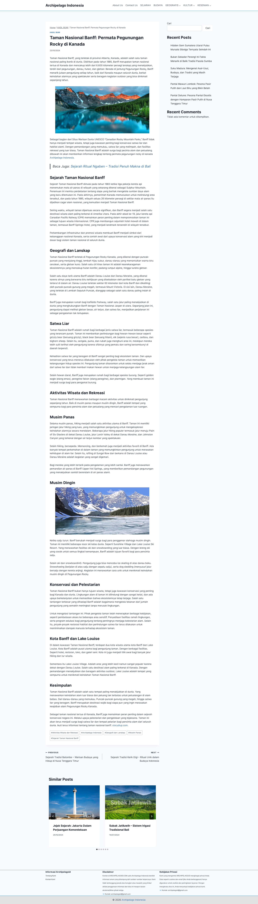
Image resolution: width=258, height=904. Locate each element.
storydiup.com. (120, 725)
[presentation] (74, 802)
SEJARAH (145, 5)
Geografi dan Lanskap (115, 733)
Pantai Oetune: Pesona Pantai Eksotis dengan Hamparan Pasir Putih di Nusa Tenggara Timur (191, 99)
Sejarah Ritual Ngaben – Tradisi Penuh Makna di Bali (111, 166)
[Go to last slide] (53, 816)
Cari (169, 23)
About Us (118, 5)
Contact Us (132, 5)
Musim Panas (134, 733)
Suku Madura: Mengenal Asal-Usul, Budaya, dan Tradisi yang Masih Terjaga (190, 72)
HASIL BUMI (55, 32)
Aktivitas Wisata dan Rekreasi (64, 733)
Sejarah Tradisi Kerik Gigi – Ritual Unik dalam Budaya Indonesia (135, 756)
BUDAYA (158, 5)
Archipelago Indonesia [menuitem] (62, 157)
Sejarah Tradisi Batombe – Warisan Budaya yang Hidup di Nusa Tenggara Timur (72, 756)
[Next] (151, 816)
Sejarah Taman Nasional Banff (64, 738)
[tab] (97, 849)
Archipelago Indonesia (91, 733)
